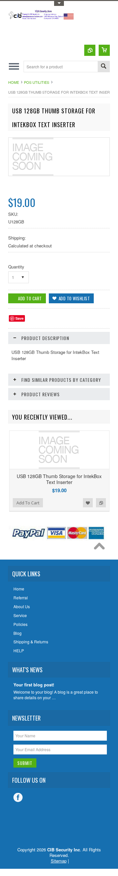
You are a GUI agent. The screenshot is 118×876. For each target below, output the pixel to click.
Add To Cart (27, 503)
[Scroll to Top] (101, 547)
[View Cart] (104, 50)
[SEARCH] (103, 67)
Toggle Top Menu (59, 3)
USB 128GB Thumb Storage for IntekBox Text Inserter (59, 479)
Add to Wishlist (88, 502)
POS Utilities (36, 82)
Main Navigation (14, 66)
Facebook (18, 797)
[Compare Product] (89, 50)
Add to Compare (101, 502)
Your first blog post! (33, 685)
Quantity (16, 267)
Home (13, 82)
